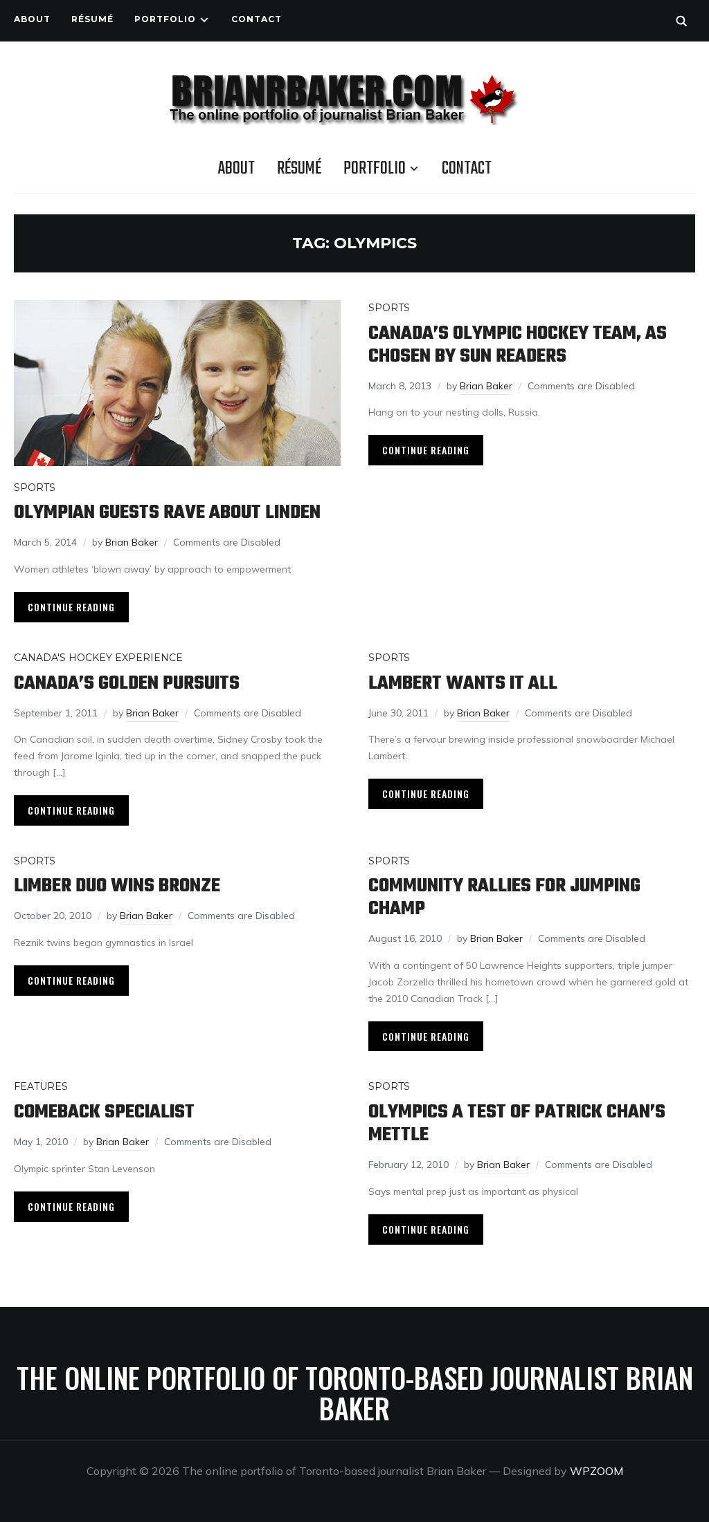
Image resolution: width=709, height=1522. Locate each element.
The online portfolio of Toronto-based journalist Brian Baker (355, 1393)
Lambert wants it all (462, 683)
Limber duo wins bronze (117, 886)
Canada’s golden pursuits (127, 683)
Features (41, 1086)
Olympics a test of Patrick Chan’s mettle (516, 1123)
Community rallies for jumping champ (504, 897)
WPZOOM (596, 1471)
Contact (256, 19)
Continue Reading (71, 607)
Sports (34, 487)
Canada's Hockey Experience (98, 657)
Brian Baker (131, 542)
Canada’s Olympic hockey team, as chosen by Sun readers (517, 345)
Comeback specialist (104, 1112)
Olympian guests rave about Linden (167, 513)
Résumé (92, 19)
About (32, 19)
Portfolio (165, 19)
